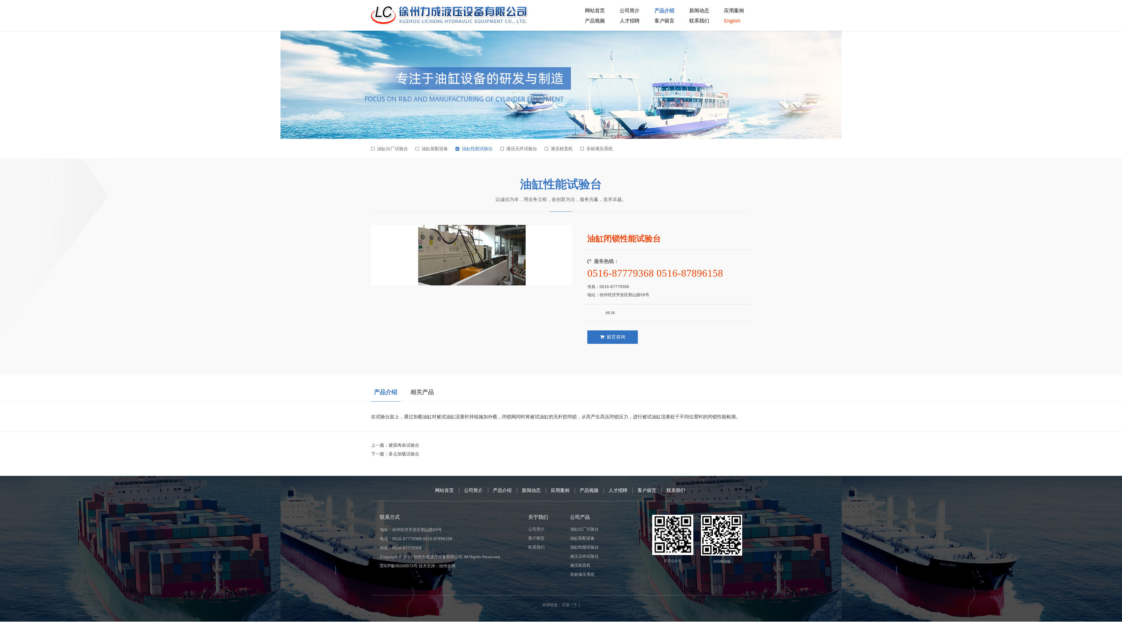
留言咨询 (616, 336)
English (732, 21)
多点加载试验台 (404, 453)
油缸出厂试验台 (392, 148)
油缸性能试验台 (477, 148)
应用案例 (734, 10)
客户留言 (664, 21)
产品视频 (595, 21)
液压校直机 (562, 148)
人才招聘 (630, 21)
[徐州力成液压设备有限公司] (450, 15)
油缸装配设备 (435, 148)
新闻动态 (699, 10)
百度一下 (569, 605)
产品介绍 (664, 10)
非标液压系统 (599, 148)
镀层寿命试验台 (404, 445)
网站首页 (595, 10)
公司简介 (630, 10)
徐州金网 (447, 566)
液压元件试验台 (521, 148)
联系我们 (699, 21)
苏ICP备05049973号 (399, 566)
